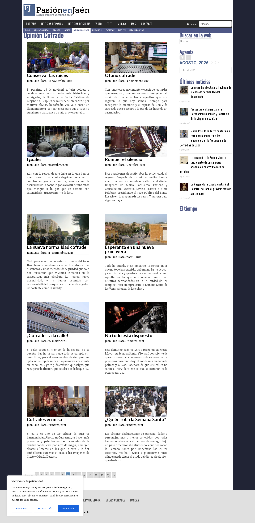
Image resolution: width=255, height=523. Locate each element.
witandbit (85, 512)
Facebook (110, 30)
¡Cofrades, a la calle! (47, 335)
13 (108, 475)
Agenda (66, 30)
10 (90, 475)
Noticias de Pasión (52, 24)
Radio (27, 30)
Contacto (146, 24)
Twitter (122, 30)
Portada (31, 24)
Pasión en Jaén (57, 9)
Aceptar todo (68, 508)
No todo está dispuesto (128, 335)
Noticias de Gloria (79, 24)
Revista (56, 30)
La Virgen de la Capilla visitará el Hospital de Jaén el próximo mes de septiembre (210, 189)
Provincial (97, 30)
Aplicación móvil (41, 30)
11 (96, 475)
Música (122, 24)
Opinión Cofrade (81, 30)
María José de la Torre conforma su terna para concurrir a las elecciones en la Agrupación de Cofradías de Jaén (205, 138)
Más (133, 24)
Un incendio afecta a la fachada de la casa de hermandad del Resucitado (210, 92)
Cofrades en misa (44, 419)
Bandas (134, 500)
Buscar (193, 24)
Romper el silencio (123, 159)
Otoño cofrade (120, 75)
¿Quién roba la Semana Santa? (135, 419)
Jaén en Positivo (136, 30)
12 (102, 475)
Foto (109, 24)
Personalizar (22, 508)
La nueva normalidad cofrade (56, 247)
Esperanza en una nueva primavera (129, 249)
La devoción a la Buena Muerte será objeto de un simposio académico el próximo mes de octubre (203, 164)
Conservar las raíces (47, 75)
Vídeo (98, 24)
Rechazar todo (45, 508)
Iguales (34, 159)
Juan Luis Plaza (36, 81)
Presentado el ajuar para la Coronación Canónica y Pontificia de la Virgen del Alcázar (209, 114)
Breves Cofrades (115, 500)
